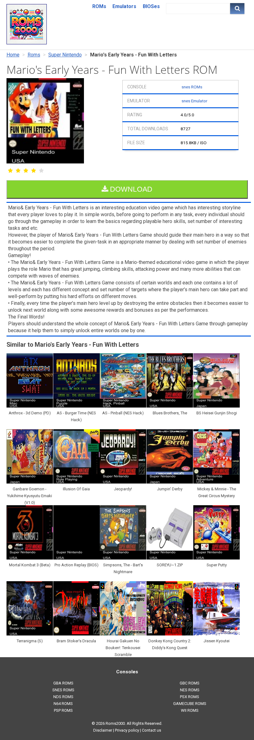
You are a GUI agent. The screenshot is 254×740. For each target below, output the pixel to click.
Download (130, 189)
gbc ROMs (189, 683)
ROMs (99, 6)
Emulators (124, 6)
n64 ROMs (63, 703)
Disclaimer (102, 730)
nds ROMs (63, 696)
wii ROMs (190, 710)
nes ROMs (189, 690)
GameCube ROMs (189, 703)
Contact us (151, 730)
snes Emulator (194, 100)
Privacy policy (127, 730)
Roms (34, 55)
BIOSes (151, 6)
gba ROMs (63, 683)
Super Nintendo (65, 55)
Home (13, 55)
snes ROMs (192, 86)
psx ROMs (189, 696)
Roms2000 (115, 723)
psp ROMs (63, 710)
